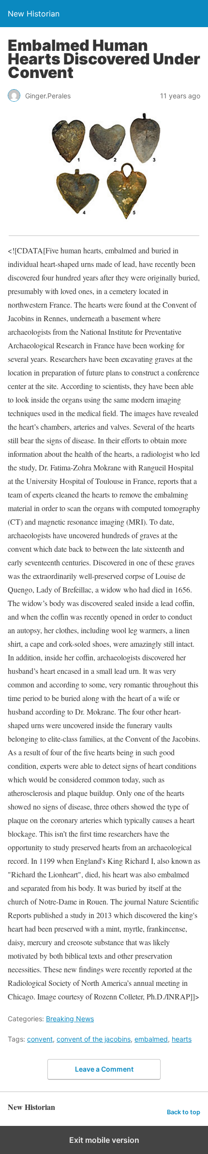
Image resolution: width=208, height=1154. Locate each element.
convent (40, 1039)
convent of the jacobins (94, 1039)
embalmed (151, 1039)
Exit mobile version (104, 1140)
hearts (182, 1039)
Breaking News (70, 1018)
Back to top (183, 1112)
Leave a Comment (104, 1069)
